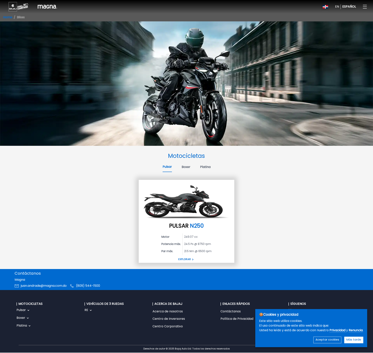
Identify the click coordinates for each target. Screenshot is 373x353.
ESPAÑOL (349, 6)
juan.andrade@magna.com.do (44, 285)
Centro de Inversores (169, 319)
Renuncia (356, 330)
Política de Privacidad (236, 319)
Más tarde (353, 339)
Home (7, 17)
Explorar (184, 259)
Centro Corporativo (168, 326)
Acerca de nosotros (168, 311)
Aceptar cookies (327, 339)
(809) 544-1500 (88, 285)
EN (337, 6)
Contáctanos (230, 311)
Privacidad (337, 330)
